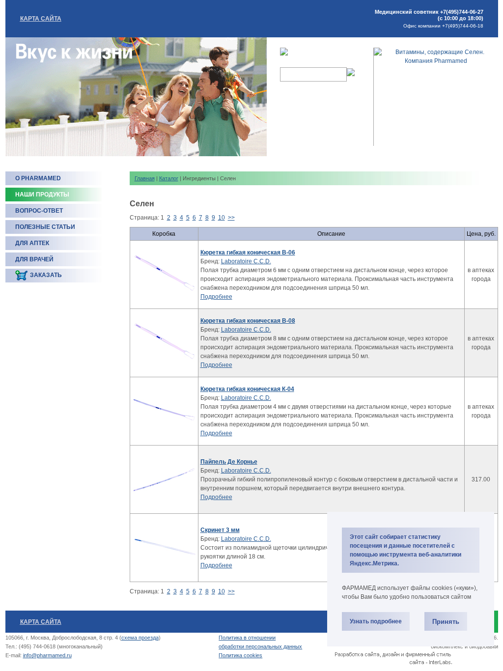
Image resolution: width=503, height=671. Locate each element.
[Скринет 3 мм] (164, 548)
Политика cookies (240, 655)
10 (221, 217)
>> (231, 217)
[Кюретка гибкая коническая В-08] (164, 343)
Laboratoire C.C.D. (246, 261)
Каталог (168, 178)
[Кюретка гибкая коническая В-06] (164, 275)
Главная (145, 178)
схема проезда (140, 638)
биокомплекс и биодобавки (464, 646)
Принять (445, 621)
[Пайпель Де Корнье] (164, 479)
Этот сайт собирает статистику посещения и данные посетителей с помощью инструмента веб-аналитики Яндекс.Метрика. (405, 550)
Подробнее (216, 296)
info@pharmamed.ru (47, 655)
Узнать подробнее (376, 621)
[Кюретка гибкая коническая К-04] (164, 411)
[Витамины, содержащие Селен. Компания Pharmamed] (436, 60)
